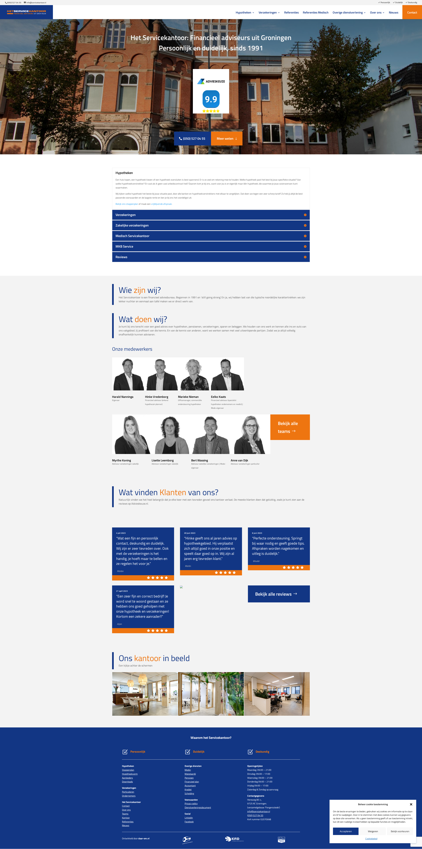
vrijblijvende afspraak (161, 204)
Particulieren (128, 791)
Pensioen (189, 777)
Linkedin (189, 817)
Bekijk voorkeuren (400, 831)
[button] (411, 804)
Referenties (291, 13)
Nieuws (393, 13)
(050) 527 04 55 (14, 2)
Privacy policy (191, 803)
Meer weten (225, 138)
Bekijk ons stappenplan (127, 204)
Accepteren (346, 831)
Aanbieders (127, 777)
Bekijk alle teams (288, 427)
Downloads (127, 781)
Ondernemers (129, 795)
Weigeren (373, 831)
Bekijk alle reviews (273, 593)
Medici (188, 770)
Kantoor (126, 817)
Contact (412, 12)
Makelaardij (190, 774)
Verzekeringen (268, 13)
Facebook (189, 821)
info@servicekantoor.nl (258, 811)
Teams (125, 813)
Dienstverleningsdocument (198, 807)
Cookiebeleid (371, 838)
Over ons (375, 13)
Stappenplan (128, 770)
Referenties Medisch (316, 13)
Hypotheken (243, 13)
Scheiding (189, 793)
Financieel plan (192, 781)
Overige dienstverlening (348, 13)
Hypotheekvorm (130, 774)
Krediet (188, 789)
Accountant (190, 785)
